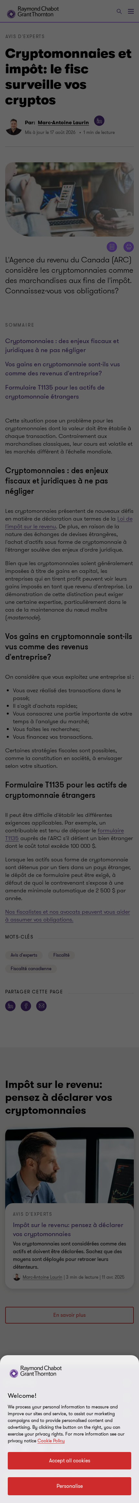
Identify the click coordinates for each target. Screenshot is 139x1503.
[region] (69, 1429)
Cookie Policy (51, 1441)
